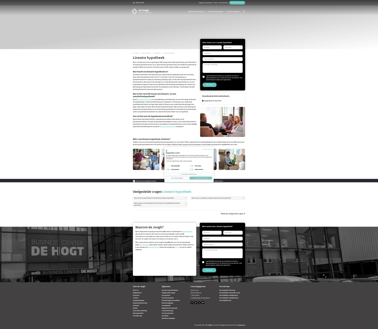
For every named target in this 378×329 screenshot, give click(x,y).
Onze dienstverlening (140, 311)
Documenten (166, 295)
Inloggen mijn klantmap (205, 3)
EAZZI (222, 325)
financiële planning (153, 247)
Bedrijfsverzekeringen (196, 11)
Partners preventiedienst (170, 290)
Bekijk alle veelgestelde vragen (232, 214)
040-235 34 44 (140, 3)
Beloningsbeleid (138, 313)
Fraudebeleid (166, 306)
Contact (215, 3)
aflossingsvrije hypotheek (168, 127)
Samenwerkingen (138, 300)
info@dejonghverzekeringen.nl (201, 298)
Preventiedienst (223, 3)
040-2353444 (195, 295)
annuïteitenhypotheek (144, 99)
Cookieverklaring (167, 311)
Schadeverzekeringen (215, 11)
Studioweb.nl (241, 325)
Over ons (136, 290)
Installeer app (137, 316)
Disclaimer (165, 316)
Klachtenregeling (167, 303)
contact (177, 247)
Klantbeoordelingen (168, 318)
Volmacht (136, 306)
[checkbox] (168, 166)
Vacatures (136, 295)
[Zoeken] (243, 11)
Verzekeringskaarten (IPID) (171, 300)
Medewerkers (137, 293)
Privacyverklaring (167, 313)
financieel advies (187, 232)
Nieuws (135, 308)
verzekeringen (144, 245)
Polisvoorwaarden (168, 298)
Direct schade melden (237, 3)
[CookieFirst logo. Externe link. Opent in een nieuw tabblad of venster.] (166, 151)
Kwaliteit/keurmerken (140, 303)
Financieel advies (233, 11)
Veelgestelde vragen (168, 293)
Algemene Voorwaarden (169, 308)
